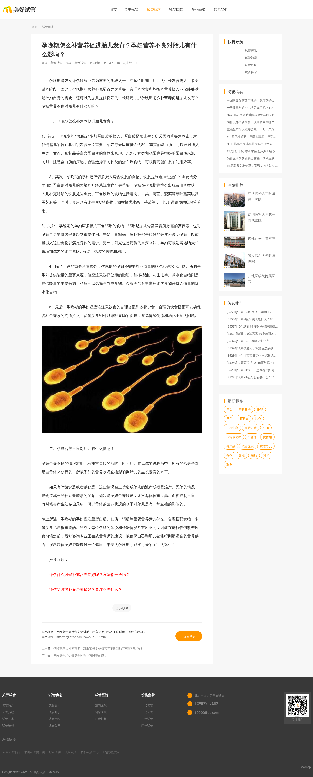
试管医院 (176, 9)
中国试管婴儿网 (34, 752)
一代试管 (147, 705)
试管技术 (8, 719)
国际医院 (101, 712)
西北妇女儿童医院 (261, 238)
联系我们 (221, 9)
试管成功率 (233, 437)
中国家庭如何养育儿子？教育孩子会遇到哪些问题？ (252, 100)
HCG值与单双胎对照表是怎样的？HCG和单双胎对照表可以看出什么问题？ (252, 115)
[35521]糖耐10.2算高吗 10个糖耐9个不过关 (252, 333)
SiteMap (53, 772)
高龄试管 (251, 428)
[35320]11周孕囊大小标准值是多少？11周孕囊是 (252, 348)
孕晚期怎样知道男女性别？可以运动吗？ (80, 655)
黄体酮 (267, 437)
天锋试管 (71, 752)
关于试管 (131, 9)
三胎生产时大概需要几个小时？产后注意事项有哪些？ (252, 129)
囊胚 (242, 455)
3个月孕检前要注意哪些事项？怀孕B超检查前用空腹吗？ (252, 136)
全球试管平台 (11, 752)
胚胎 (254, 455)
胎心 (258, 418)
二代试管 (147, 712)
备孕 (229, 455)
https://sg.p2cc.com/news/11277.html (81, 637)
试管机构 (101, 719)
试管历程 (8, 712)
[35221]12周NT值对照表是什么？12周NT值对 (252, 377)
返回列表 (189, 636)
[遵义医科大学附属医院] (234, 260)
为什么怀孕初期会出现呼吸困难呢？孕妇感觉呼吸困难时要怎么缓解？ (252, 122)
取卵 (229, 464)
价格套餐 (198, 9)
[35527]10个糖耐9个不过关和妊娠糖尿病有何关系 (252, 326)
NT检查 (244, 418)
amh (266, 428)
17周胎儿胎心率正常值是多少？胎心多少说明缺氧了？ (252, 151)
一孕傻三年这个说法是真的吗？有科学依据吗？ (252, 107)
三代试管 (147, 719)
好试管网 (55, 752)
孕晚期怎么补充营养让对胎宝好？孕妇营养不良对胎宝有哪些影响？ (98, 648)
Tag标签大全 (111, 752)
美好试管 (56, 63)
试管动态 (154, 9)
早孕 (229, 418)
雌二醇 (230, 446)
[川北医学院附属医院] (234, 280)
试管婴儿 (266, 446)
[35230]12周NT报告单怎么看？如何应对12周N (252, 370)
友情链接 (9, 739)
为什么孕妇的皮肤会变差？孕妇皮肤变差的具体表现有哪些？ (252, 158)
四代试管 (147, 725)
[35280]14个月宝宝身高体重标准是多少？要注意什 (252, 355)
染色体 (252, 437)
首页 (113, 9)
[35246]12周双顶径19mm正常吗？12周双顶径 (252, 362)
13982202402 (206, 704)
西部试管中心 (90, 752)
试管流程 (8, 725)
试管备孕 (251, 72)
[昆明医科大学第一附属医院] (234, 221)
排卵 (260, 409)
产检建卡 (245, 409)
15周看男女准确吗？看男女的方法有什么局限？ (252, 165)
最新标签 (235, 401)
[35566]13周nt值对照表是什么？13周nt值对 (252, 319)
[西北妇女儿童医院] (234, 242)
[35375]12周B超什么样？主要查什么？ (252, 341)
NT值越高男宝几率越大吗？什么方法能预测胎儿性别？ (252, 144)
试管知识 (251, 57)
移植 (266, 455)
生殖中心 (232, 428)
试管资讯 (251, 50)
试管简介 (8, 705)
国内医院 (101, 705)
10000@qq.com (207, 712)
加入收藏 (122, 608)
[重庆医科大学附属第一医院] (234, 198)
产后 (229, 409)
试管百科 (251, 65)
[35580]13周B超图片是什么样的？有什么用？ (252, 312)
